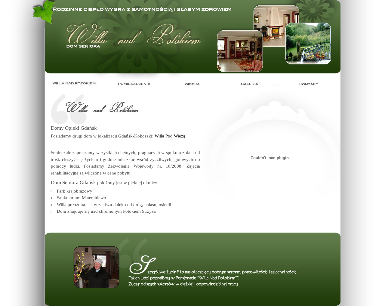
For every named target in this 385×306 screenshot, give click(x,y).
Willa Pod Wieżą (170, 136)
